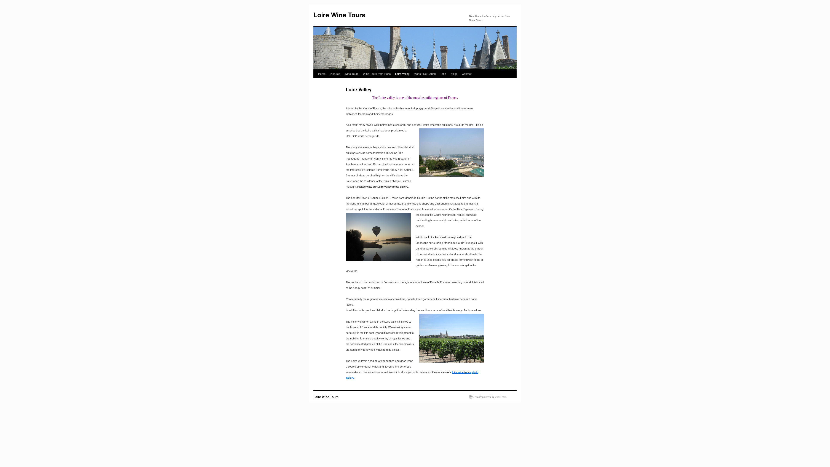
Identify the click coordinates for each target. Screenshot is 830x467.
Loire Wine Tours (339, 14)
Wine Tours (352, 74)
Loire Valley (402, 74)
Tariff (443, 74)
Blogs (454, 74)
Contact (467, 74)
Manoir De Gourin (425, 74)
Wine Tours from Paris (377, 74)
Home (322, 74)
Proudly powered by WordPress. (490, 396)
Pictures (335, 74)
